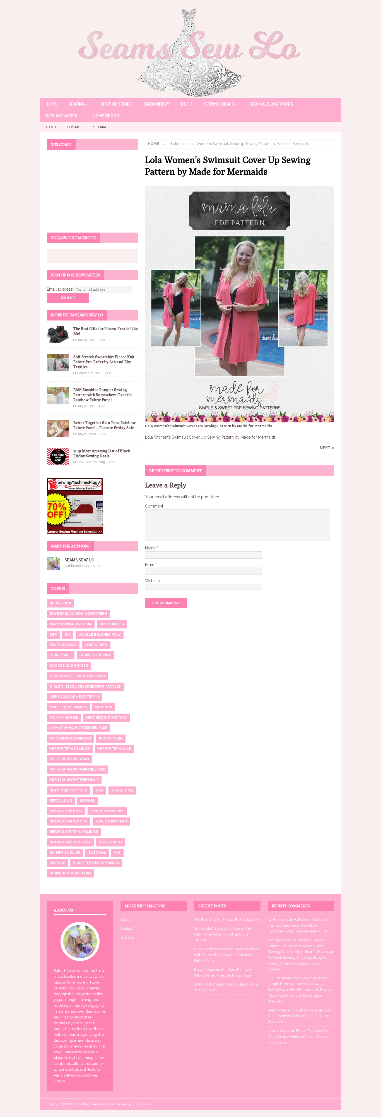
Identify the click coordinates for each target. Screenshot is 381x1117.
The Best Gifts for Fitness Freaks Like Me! (227, 919)
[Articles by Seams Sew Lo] (53, 567)
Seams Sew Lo (79, 560)
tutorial (97, 853)
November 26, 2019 (91, 462)
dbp (53, 635)
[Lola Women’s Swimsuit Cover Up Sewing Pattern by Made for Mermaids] (239, 419)
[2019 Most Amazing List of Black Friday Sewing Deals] (58, 456)
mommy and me (64, 717)
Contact (74, 127)
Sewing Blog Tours (271, 104)
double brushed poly (99, 635)
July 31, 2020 (86, 406)
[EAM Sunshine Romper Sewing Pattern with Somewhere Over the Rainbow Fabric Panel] (58, 395)
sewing (87, 801)
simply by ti (110, 842)
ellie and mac (63, 645)
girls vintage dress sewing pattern (86, 686)
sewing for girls (107, 811)
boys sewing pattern (71, 624)
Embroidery (156, 104)
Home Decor (106, 116)
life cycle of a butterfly (75, 697)
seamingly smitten (69, 790)
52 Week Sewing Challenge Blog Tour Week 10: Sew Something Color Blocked (299, 963)
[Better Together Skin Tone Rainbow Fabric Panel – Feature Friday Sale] (58, 428)
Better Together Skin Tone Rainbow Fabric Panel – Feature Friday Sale (299, 1016)
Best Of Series (116, 104)
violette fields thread (96, 863)
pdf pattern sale (114, 749)
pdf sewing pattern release (77, 769)
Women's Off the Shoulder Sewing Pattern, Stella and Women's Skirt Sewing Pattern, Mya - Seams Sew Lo (298, 946)
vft (117, 853)
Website (152, 580)
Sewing (77, 104)
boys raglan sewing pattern (78, 614)
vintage (57, 863)
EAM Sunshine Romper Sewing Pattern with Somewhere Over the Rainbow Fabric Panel (102, 395)
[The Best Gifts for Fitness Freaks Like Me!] (58, 334)
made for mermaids (68, 707)
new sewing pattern (106, 717)
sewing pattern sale (70, 842)
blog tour (60, 603)
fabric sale (61, 655)
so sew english (65, 853)
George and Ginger (69, 666)
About (50, 127)
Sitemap (100, 127)
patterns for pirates (70, 738)
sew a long (61, 801)
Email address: (60, 289)
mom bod (103, 707)
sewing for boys (66, 811)
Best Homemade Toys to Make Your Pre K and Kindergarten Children (299, 995)
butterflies (112, 624)
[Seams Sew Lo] (190, 95)
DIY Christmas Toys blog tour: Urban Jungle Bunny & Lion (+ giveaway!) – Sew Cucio (298, 984)
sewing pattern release (74, 832)
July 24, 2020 (86, 434)
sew (99, 790)
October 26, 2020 (89, 373)
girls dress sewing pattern (77, 676)
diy (68, 635)
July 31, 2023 (86, 340)
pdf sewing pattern (69, 759)
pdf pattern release (70, 749)
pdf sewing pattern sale (74, 780)
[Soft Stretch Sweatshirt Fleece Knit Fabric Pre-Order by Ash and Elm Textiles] (58, 362)
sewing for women (69, 821)
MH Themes (141, 1104)
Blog (186, 104)
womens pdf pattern (70, 873)
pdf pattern (111, 738)
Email (150, 564)
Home (51, 104)
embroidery (96, 645)
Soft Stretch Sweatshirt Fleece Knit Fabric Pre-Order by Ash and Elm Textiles (103, 362)
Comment (154, 506)
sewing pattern (111, 821)
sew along (122, 790)
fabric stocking (95, 655)
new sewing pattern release (78, 728)
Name (151, 548)
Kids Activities (61, 116)
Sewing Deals (219, 104)
